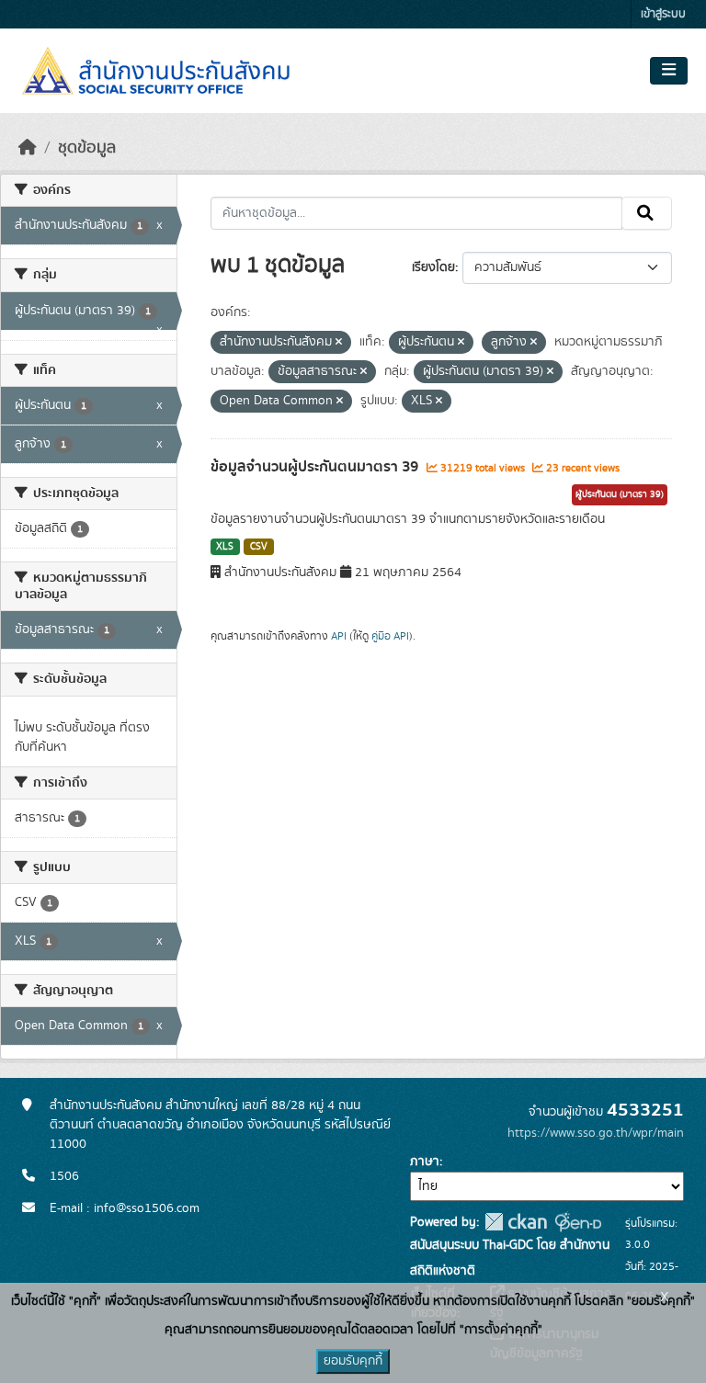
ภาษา (424, 1161)
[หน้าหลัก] (27, 148)
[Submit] (646, 213)
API (339, 636)
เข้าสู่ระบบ (663, 14)
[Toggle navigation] (669, 71)
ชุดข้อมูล (87, 148)
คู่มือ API (390, 636)
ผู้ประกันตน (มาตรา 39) (619, 494)
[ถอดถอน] (339, 342)
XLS (224, 546)
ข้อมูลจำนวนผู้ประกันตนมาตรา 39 (316, 467)
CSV (259, 546)
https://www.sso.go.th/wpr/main (595, 1133)
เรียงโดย (433, 267)
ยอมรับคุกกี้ (353, 1361)
